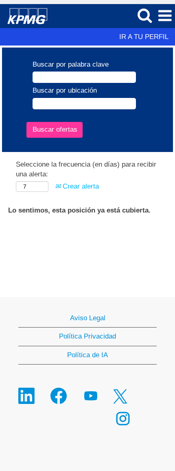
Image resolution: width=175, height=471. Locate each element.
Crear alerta (80, 186)
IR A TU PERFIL (143, 37)
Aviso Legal (87, 318)
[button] (165, 16)
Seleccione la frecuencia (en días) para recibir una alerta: (86, 169)
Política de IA (87, 355)
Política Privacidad (87, 336)
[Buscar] (144, 15)
